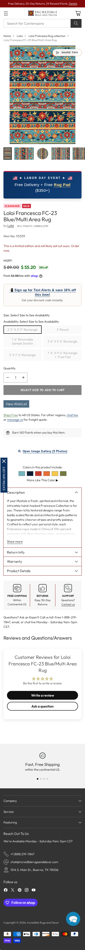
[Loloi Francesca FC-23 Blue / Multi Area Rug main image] (42, 95)
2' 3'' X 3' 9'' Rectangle (22, 330)
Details (73, 3)
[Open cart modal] (77, 13)
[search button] (76, 23)
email (15, 622)
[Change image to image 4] (60, 153)
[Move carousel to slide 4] (47, 779)
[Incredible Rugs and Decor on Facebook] (5, 890)
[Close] (4, 461)
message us (15, 420)
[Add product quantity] (23, 377)
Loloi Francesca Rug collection (47, 36)
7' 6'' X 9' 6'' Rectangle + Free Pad (62, 355)
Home (7, 36)
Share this (69, 52)
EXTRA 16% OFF (4, 478)
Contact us (68, 604)
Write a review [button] (42, 695)
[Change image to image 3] (42, 153)
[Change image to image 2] (24, 153)
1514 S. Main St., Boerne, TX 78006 (34, 870)
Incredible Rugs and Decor (43, 922)
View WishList (16, 404)
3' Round (62, 330)
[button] (73, 919)
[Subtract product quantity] (8, 377)
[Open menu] (5, 13)
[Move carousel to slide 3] (44, 779)
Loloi (20, 36)
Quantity (9, 368)
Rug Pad (62, 185)
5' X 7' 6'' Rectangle (22, 355)
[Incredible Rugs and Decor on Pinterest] (19, 890)
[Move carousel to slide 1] (37, 779)
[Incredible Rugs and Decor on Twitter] (12, 890)
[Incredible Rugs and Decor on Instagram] (26, 890)
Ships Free (10, 415)
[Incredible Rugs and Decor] (42, 13)
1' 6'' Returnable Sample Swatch (22, 341)
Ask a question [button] (42, 706)
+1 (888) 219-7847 (22, 854)
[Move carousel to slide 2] (41, 779)
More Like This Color (42, 480)
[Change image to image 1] (7, 153)
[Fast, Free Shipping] (42, 756)
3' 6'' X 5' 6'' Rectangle (62, 341)
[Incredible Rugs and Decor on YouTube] (33, 890)
